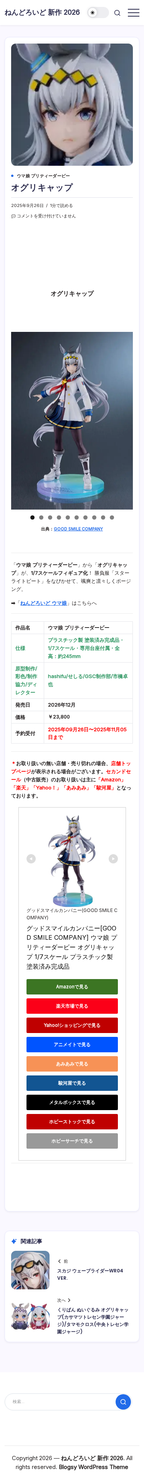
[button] (98, 12)
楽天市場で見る (72, 1006)
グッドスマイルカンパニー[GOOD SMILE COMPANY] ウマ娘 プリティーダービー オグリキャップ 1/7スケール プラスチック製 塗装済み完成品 (71, 947)
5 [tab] (68, 517)
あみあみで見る (72, 1064)
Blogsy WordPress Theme (93, 1467)
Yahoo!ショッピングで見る (72, 1025)
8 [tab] (94, 517)
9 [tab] (103, 517)
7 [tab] (85, 517)
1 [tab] (32, 517)
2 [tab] (41, 517)
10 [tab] (112, 517)
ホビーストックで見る (72, 1121)
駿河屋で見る (72, 1083)
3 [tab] (50, 517)
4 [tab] (59, 517)
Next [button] (124, 421)
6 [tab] (76, 517)
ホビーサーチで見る (72, 1141)
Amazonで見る (72, 986)
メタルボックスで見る (72, 1102)
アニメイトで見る (72, 1044)
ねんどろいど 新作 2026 (42, 12)
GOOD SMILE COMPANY (78, 529)
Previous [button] (20, 421)
